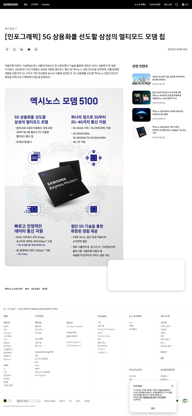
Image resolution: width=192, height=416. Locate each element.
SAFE (100, 333)
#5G (27, 288)
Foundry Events (104, 336)
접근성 (78, 401)
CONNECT (101, 352)
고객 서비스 (39, 329)
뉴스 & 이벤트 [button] (140, 4)
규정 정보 (38, 333)
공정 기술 (101, 326)
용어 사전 (38, 346)
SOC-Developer (72, 345)
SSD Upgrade (40, 375)
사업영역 (164, 329)
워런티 (37, 368)
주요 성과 (132, 376)
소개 (99, 322)
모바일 (6, 382)
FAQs (37, 365)
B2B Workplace (72, 342)
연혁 (162, 336)
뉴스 (130, 322)
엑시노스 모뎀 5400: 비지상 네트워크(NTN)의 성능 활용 (167, 113)
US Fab (100, 349)
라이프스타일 (8, 385)
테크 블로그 (12, 309)
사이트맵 (87, 401)
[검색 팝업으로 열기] (176, 4)
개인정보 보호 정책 (149, 397)
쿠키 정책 (161, 397)
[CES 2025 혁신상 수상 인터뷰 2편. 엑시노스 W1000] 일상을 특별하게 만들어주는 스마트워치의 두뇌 (166, 95)
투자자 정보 (165, 339)
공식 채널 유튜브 (177, 401)
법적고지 (62, 401)
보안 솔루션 (8, 352)
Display (6, 359)
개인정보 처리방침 (49, 401)
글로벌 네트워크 (71, 336)
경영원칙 (163, 376)
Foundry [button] (46, 4)
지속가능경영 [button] (155, 4)
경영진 (163, 333)
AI (4, 369)
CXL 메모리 (8, 336)
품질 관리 (38, 326)
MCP (5, 339)
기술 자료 (38, 342)
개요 (36, 355)
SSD (5, 329)
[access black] (5, 400)
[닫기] (179, 264)
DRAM (6, 326)
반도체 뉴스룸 (165, 346)
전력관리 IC (8, 356)
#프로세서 (35, 288)
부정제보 (163, 379)
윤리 (162, 343)
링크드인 (21, 49)
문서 (36, 362)
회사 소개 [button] (168, 4)
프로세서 (7, 343)
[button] (28, 401)
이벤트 (131, 326)
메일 (28, 49)
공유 (36, 49)
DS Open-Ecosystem (74, 326)
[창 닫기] (172, 386)
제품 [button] (25, 4)
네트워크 (7, 379)
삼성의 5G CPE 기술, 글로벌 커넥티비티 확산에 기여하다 (168, 78)
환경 (130, 379)
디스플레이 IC (8, 349)
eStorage (7, 333)
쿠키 (70, 401)
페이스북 (7, 49)
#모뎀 (44, 288)
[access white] (9, 400)
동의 (153, 408)
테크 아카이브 (102, 346)
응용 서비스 (102, 342)
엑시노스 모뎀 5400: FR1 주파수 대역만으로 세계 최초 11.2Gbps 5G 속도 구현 (169, 130)
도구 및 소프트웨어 (41, 359)
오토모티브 (7, 375)
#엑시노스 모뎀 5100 (14, 288)
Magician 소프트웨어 (42, 372)
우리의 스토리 (165, 326)
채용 (162, 358)
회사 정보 (164, 322)
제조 (99, 339)
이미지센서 (7, 346)
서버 (5, 372)
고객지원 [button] (34, 4)
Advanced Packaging (106, 329)
